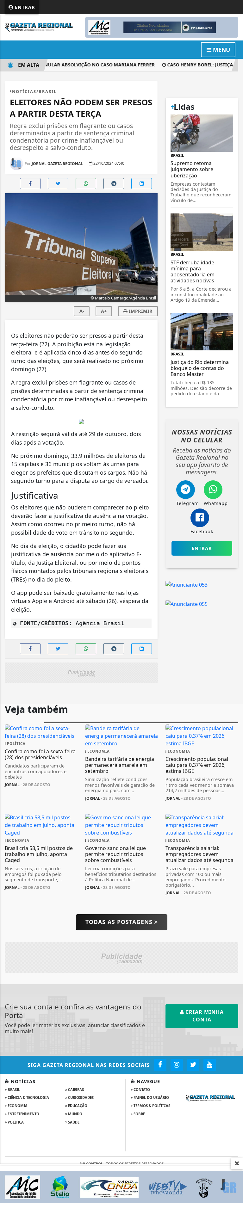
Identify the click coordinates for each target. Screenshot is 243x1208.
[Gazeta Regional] (41, 26)
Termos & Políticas (151, 1105)
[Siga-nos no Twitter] (193, 1065)
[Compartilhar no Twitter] (58, 183)
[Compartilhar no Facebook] (30, 183)
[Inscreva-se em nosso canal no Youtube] (209, 1065)
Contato (141, 1089)
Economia (17, 1105)
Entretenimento (23, 1114)
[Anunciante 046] (121, 956)
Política (15, 1122)
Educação (77, 1105)
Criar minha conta (204, 1015)
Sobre (139, 1114)
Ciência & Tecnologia (28, 1097)
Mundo (74, 1114)
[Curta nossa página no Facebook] (160, 1065)
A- (81, 311)
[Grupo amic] (121, 1186)
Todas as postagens (119, 922)
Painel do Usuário (151, 1097)
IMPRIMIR (140, 311)
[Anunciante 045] (81, 672)
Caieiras (75, 1089)
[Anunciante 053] (186, 584)
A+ (104, 311)
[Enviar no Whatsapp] (86, 183)
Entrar (24, 7)
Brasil (13, 1089)
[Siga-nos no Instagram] (177, 1065)
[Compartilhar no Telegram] (113, 183)
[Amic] (161, 26)
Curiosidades (80, 1097)
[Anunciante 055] (186, 603)
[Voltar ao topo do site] (233, 664)
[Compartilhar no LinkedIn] (141, 183)
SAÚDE (73, 1122)
